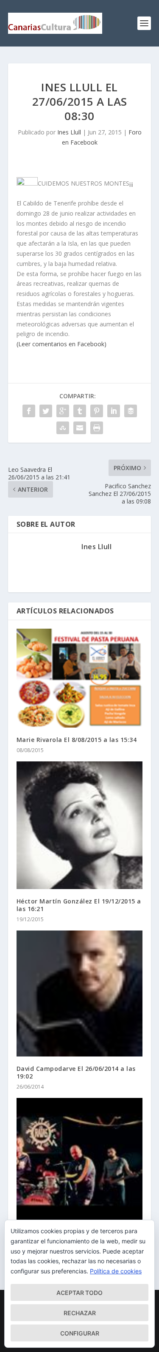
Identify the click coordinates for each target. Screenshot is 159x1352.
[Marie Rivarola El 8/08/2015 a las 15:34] (80, 678)
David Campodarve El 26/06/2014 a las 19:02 (76, 1072)
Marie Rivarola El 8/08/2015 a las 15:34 (77, 740)
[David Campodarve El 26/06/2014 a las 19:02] (80, 993)
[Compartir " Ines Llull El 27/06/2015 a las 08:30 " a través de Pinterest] (96, 410)
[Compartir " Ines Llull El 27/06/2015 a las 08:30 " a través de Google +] (62, 410)
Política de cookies (116, 1271)
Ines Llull (69, 132)
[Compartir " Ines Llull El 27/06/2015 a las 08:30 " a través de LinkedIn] (113, 410)
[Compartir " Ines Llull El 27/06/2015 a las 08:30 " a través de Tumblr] (79, 410)
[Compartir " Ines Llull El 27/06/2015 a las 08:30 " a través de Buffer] (130, 410)
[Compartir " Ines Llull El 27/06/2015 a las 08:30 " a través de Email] (79, 427)
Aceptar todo (79, 1292)
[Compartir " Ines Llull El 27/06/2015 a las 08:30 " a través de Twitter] (45, 410)
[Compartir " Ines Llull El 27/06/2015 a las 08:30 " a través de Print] (96, 427)
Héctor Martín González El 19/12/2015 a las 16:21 (79, 905)
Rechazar (80, 1312)
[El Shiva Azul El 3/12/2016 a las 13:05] (80, 1161)
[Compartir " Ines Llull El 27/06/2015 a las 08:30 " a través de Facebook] (28, 410)
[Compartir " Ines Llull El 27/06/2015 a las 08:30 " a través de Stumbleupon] (62, 427)
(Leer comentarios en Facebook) (61, 344)
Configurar (79, 1333)
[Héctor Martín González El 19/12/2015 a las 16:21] (80, 825)
